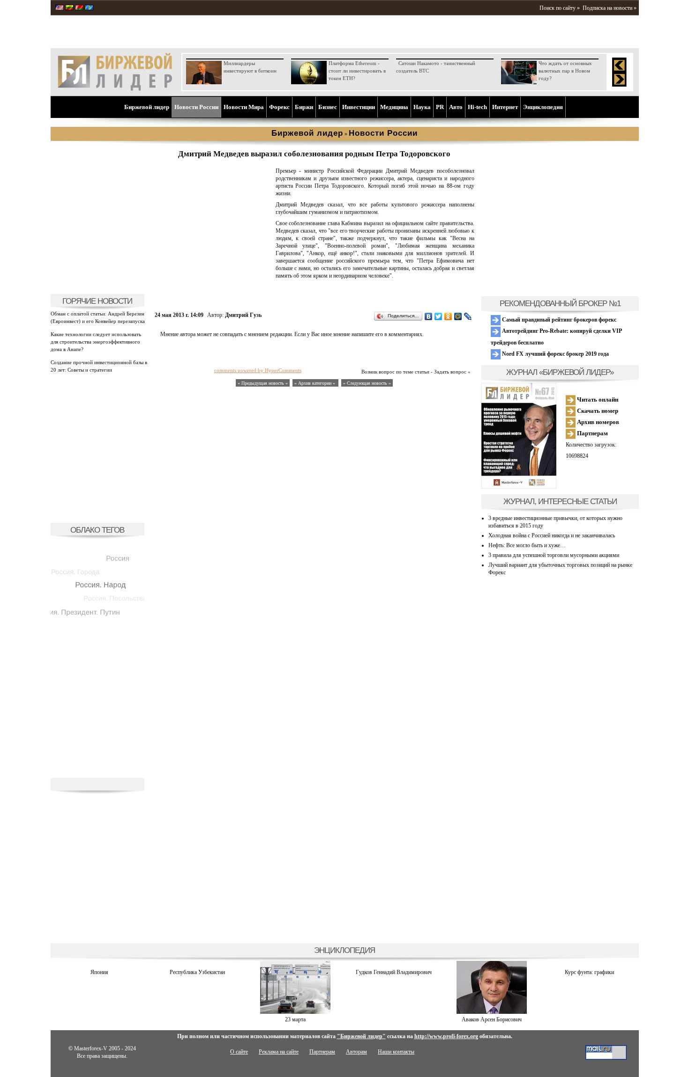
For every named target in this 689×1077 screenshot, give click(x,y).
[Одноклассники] (448, 316)
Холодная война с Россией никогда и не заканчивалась (551, 535)
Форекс (279, 106)
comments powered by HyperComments (257, 370)
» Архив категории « (315, 383)
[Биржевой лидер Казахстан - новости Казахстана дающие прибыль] (89, 8)
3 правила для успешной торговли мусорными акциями (553, 555)
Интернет (505, 106)
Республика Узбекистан (197, 972)
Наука (422, 106)
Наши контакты (396, 1051)
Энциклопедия (543, 106)
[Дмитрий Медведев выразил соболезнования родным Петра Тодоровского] (213, 283)
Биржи (304, 106)
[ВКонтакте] (429, 316)
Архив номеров (597, 421)
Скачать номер (597, 410)
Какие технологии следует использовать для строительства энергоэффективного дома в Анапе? (96, 341)
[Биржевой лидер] (115, 89)
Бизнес (327, 106)
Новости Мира (244, 106)
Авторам (356, 1051)
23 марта (295, 1019)
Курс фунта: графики (589, 972)
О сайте (239, 1051)
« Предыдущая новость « (263, 383)
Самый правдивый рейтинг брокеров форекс (558, 319)
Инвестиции (358, 106)
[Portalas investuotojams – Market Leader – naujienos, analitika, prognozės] (69, 8)
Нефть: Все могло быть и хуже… (527, 545)
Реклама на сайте (279, 1051)
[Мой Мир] (458, 316)
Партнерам (592, 433)
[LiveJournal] (468, 316)
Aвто (456, 106)
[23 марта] (295, 1012)
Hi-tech (477, 106)
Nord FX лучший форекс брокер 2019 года (555, 354)
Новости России (196, 106)
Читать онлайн (597, 399)
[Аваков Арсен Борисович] (492, 1012)
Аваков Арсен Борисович (492, 1019)
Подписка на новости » (610, 8)
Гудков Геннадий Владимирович (394, 972)
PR (440, 106)
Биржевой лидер (146, 106)
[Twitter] (438, 316)
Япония (99, 972)
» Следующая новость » (367, 383)
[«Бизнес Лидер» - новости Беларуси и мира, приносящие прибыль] (79, 8)
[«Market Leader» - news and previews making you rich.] (59, 8)
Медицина (394, 106)
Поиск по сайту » (559, 8)
